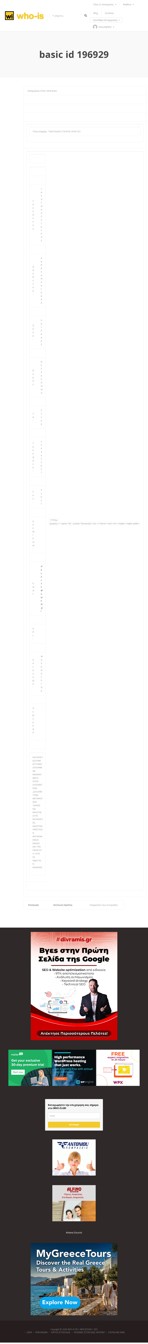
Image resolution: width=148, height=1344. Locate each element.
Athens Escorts (74, 1232)
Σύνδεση (109, 13)
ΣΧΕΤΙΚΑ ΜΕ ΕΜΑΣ (116, 1332)
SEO (96, 1329)
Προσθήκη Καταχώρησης (105, 20)
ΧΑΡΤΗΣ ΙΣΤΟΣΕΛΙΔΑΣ (60, 1332)
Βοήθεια (127, 4)
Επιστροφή (33, 905)
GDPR (29, 1332)
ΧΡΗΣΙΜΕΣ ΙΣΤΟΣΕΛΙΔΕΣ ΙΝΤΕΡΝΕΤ (89, 1332)
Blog (95, 13)
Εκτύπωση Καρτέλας (62, 905)
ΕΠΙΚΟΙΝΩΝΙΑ (41, 1332)
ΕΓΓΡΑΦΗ (74, 1124)
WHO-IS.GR (72, 1329)
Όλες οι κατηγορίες (103, 4)
